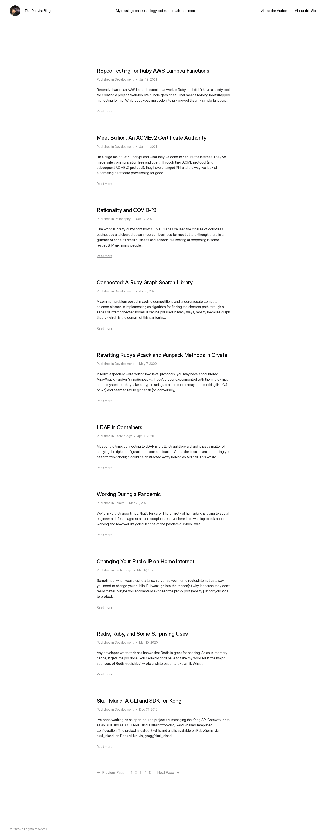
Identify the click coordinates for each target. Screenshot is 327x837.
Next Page (168, 772)
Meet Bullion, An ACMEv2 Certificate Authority (151, 138)
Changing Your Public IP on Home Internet (145, 561)
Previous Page (111, 772)
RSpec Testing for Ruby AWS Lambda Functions (153, 70)
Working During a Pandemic (129, 494)
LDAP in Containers (119, 427)
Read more (104, 111)
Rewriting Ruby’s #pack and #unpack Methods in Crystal (162, 355)
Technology (123, 436)
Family (119, 503)
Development (124, 79)
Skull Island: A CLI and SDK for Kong (139, 701)
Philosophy (123, 219)
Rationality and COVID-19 (127, 210)
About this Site (306, 10)
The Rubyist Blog (37, 10)
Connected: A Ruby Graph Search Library (145, 282)
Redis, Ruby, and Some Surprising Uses (142, 634)
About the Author (274, 10)
